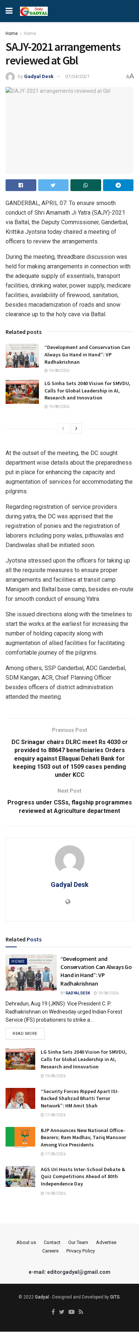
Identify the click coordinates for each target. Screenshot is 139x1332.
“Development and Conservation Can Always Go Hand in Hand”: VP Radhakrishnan (87, 354)
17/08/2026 (55, 1115)
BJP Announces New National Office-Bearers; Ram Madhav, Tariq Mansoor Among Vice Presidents (83, 1137)
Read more (25, 1033)
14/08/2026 (55, 1193)
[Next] (76, 428)
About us (26, 1242)
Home (12, 33)
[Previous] (63, 428)
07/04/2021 (77, 76)
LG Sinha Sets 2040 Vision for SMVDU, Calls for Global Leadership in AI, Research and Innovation (87, 390)
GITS (114, 1297)
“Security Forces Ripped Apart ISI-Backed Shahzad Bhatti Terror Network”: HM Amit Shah (80, 1098)
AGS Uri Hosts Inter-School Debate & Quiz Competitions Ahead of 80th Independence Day (83, 1176)
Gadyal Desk (38, 76)
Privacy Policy (80, 1251)
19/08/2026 (58, 371)
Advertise (106, 1242)
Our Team (78, 1242)
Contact (52, 1242)
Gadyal (42, 1297)
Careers (50, 1251)
